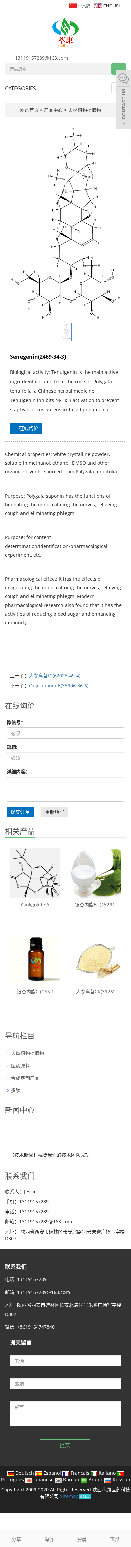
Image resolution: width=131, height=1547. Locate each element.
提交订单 (20, 812)
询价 (49, 1539)
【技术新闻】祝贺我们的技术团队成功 (50, 1155)
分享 (16, 1539)
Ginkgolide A (35, 904)
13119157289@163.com (41, 58)
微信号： (16, 722)
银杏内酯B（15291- (96, 904)
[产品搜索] (118, 69)
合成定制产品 (25, 1078)
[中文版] (79, 5)
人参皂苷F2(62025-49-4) (54, 675)
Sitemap (69, 1496)
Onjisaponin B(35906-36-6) (58, 685)
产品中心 (54, 110)
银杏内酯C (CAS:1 (35, 991)
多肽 (15, 1090)
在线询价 (28, 428)
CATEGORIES (20, 88)
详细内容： (18, 771)
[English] (107, 5)
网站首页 (29, 110)
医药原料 (20, 1065)
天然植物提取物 (84, 110)
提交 (65, 1445)
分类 (82, 1539)
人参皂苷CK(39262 (96, 991)
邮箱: (12, 747)
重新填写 (54, 812)
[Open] (123, 100)
